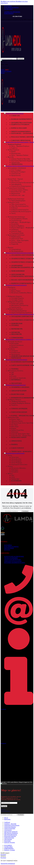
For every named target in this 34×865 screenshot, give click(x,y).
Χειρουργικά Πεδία (17, 233)
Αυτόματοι (14, 351)
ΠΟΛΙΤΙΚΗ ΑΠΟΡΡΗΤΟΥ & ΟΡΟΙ (14, 562)
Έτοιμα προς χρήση (17, 303)
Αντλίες (13, 289)
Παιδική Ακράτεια (13, 150)
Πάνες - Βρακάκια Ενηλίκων (20, 146)
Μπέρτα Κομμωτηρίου (21, 131)
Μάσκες (10, 473)
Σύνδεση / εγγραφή (9, 850)
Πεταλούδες (15, 224)
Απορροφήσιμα (16, 249)
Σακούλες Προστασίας (21, 140)
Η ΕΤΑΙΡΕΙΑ (8, 545)
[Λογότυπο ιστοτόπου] (11, 57)
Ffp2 (12, 475)
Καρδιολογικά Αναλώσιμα (16, 199)
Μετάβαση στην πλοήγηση (8, 1)
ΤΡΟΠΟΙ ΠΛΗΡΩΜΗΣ (11, 558)
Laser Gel (15, 115)
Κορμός (13, 428)
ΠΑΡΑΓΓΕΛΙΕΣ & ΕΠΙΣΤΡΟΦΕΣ (14, 556)
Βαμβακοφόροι (16, 237)
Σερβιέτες (14, 148)
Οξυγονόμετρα (17, 274)
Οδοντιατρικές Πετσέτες (15, 371)
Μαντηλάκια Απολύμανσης (19, 305)
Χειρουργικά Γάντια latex (19, 464)
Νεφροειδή (14, 244)
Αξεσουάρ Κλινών (19, 391)
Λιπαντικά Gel (15, 173)
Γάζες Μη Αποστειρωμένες (19, 206)
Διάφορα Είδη (16, 323)
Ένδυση (10, 466)
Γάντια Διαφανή (16, 461)
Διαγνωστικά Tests (17, 238)
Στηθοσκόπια (17, 338)
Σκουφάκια (14, 472)
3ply (12, 374)
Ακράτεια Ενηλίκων (14, 144)
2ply (12, 372)
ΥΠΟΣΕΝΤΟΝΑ (16, 164)
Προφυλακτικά (15, 175)
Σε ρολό (13, 376)
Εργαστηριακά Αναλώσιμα (16, 235)
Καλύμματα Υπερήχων (18, 172)
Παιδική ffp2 (15, 479)
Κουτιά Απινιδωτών (17, 345)
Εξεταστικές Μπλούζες (18, 468)
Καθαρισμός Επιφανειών (15, 302)
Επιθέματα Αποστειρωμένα (19, 209)
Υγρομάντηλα (15, 162)
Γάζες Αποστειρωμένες (18, 204)
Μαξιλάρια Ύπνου (19, 437)
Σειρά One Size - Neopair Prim (21, 435)
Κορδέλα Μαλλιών (19, 128)
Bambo (13, 151)
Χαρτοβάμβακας (16, 184)
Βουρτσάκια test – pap (18, 191)
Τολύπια (14, 369)
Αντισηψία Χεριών (17, 300)
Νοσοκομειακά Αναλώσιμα (16, 217)
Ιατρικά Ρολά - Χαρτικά (15, 179)
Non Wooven (15, 181)
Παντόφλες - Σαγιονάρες (22, 133)
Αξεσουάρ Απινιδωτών (15, 341)
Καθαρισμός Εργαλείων (15, 309)
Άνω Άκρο (14, 425)
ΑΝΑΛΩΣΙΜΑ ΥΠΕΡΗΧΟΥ (17, 168)
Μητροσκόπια (15, 193)
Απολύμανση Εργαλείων (19, 311)
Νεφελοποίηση (17, 271)
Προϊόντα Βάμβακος (17, 226)
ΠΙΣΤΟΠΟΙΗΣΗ (9, 548)
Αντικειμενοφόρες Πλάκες (19, 190)
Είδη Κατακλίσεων (19, 412)
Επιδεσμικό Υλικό (13, 202)
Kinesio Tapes (15, 419)
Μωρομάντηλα (15, 153)
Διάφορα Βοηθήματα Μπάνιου (20, 403)
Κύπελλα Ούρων (16, 242)
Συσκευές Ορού (16, 231)
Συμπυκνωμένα (16, 307)
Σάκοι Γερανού (17, 448)
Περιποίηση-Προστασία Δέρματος (22, 160)
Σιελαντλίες (16, 383)
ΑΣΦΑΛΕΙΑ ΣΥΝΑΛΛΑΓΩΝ (13, 561)
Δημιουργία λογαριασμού (8, 863)
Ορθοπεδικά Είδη (13, 417)
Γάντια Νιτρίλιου (16, 463)
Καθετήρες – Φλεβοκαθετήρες (20, 222)
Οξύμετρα (15, 332)
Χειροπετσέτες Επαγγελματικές (21, 186)
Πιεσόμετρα (16, 334)
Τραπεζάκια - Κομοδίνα (21, 451)
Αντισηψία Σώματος (17, 298)
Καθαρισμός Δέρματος (15, 296)
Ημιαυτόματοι (15, 354)
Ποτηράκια (16, 380)
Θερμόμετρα (16, 329)
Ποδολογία (14, 432)
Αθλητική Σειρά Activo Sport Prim (22, 423)
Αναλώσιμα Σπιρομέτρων (22, 316)
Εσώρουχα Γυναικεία (20, 124)
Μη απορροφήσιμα (17, 251)
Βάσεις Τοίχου (15, 291)
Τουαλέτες (14, 405)
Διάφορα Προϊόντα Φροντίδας (20, 159)
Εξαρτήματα (11, 287)
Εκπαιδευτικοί (15, 352)
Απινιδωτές (11, 349)
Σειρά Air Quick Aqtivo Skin (20, 434)
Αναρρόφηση (16, 265)
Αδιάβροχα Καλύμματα (18, 401)
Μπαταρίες (14, 347)
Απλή (13, 477)
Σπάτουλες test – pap (17, 195)
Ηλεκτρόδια (15, 343)
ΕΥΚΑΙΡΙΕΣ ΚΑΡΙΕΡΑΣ (11, 546)
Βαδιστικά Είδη (17, 394)
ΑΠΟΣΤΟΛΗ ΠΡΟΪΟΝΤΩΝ (12, 559)
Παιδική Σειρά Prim (17, 430)
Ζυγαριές (15, 325)
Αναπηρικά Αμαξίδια (20, 387)
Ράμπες (14, 444)
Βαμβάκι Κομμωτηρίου (21, 119)
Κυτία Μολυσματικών (20, 484)
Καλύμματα (16, 481)
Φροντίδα (11, 157)
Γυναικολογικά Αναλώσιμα (16, 188)
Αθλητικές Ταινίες (17, 421)
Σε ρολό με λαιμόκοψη (18, 378)
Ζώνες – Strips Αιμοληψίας (20, 240)
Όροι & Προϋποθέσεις (5, 810)
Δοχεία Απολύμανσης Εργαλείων (21, 312)
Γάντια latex (15, 457)
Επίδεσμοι (14, 208)
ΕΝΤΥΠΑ (7, 549)
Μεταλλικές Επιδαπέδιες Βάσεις (21, 293)
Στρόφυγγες (15, 229)
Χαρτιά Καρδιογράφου (18, 200)
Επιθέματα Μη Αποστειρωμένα (21, 211)
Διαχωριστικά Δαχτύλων (21, 123)
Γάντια (10, 455)
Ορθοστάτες (16, 441)
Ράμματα (10, 247)
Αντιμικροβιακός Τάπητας (19, 218)
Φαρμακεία (16, 358)
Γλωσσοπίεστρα (16, 220)
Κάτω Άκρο (14, 426)
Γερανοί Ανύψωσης (19, 408)
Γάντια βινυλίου (16, 459)
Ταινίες (13, 213)
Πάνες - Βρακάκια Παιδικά (19, 155)
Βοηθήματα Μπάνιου (14, 399)
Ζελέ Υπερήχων (16, 170)
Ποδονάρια (14, 470)
